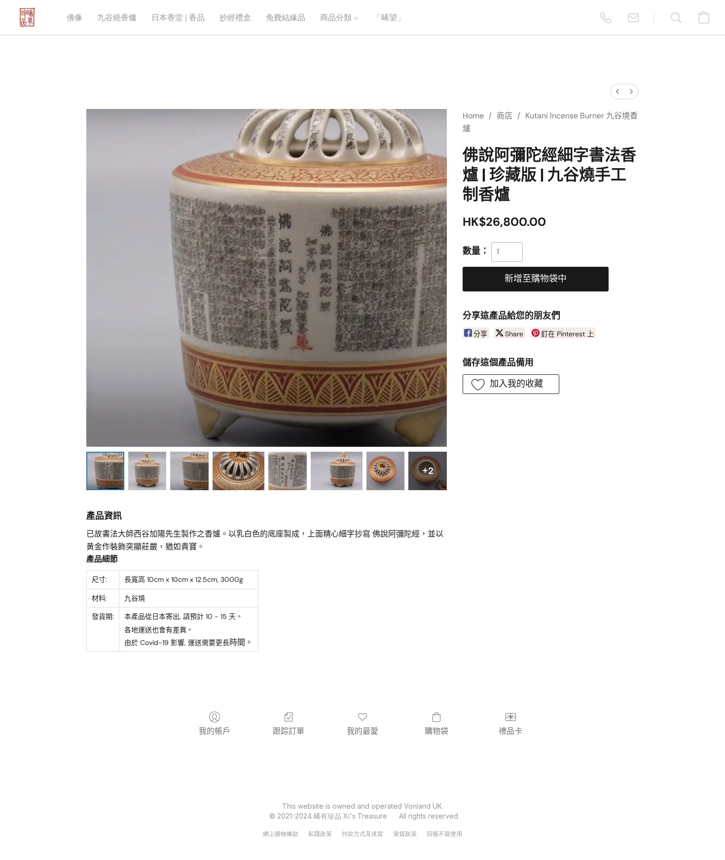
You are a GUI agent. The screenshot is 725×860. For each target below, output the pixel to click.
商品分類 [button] (337, 17)
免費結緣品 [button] (285, 17)
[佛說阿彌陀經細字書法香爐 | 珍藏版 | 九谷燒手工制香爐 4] (287, 471)
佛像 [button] (74, 17)
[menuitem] (617, 91)
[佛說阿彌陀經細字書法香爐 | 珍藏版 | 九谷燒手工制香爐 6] (385, 471)
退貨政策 (405, 833)
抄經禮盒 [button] (235, 17)
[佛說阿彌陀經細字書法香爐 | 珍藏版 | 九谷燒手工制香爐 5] (337, 471)
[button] (27, 17)
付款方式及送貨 (362, 833)
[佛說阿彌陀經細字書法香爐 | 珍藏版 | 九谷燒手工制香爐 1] (147, 471)
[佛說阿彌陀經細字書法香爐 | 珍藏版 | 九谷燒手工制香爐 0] (105, 471)
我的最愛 (362, 731)
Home (473, 115)
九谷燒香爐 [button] (117, 17)
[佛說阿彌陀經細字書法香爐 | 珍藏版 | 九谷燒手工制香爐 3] (239, 471)
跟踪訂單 (288, 731)
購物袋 (436, 731)
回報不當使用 (444, 833)
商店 (504, 115)
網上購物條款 (280, 833)
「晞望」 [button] (389, 17)
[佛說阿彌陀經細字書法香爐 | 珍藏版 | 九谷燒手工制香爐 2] (189, 471)
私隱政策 (320, 833)
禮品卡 (510, 731)
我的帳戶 (214, 731)
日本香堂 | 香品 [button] (178, 17)
